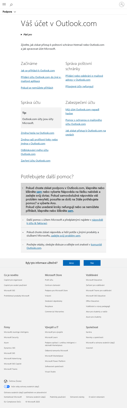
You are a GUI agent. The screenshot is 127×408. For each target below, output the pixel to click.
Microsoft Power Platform (55, 361)
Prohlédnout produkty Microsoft (16, 295)
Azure (6, 342)
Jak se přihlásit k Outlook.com (38, 70)
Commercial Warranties (54, 311)
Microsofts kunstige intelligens (16, 332)
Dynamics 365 (9, 348)
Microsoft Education (94, 280)
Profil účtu (49, 280)
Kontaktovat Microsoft (13, 397)
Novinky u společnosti (94, 337)
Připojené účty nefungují (79, 86)
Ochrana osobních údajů (35, 397)
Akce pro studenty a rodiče (96, 311)
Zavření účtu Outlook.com (35, 160)
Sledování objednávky (53, 301)
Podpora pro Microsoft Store (56, 290)
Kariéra (89, 332)
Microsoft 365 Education (96, 295)
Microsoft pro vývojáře (54, 332)
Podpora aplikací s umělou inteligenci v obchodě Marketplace (60, 343)
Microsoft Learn (51, 337)
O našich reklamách (97, 397)
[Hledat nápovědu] (11, 4)
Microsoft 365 (9, 290)
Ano (71, 263)
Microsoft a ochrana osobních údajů (100, 342)
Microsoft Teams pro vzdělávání (98, 290)
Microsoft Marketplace (54, 356)
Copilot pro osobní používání (15, 285)
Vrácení (48, 295)
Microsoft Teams (10, 369)
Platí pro (27, 34)
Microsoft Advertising (12, 358)
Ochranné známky (77, 397)
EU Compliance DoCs (12, 401)
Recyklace (49, 306)
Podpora (8, 11)
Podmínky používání (58, 397)
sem (39, 191)
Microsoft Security (11, 337)
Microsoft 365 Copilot (12, 363)
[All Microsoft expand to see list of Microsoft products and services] (4, 4)
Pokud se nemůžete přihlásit (37, 87)
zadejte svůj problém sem (65, 235)
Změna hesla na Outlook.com (37, 133)
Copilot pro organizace (13, 280)
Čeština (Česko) (15, 381)
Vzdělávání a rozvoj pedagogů (98, 306)
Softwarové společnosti (54, 366)
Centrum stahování (52, 285)
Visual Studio (50, 371)
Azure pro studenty (93, 317)
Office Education (92, 301)
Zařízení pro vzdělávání (95, 285)
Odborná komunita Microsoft (56, 350)
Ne (92, 263)
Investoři (89, 348)
